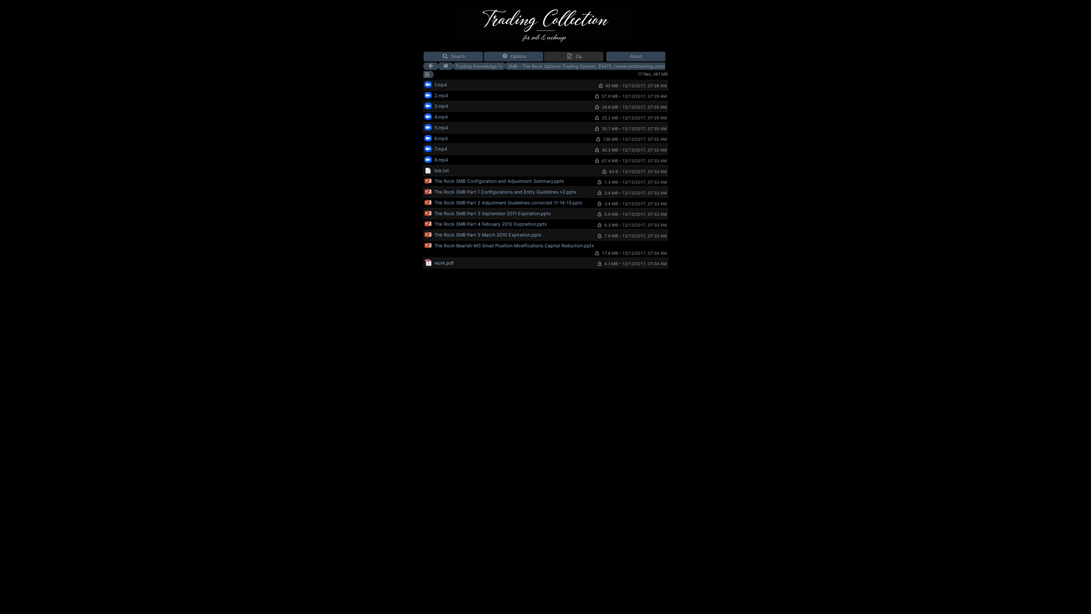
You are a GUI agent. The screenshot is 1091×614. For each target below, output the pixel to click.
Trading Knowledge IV (479, 66)
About (636, 56)
